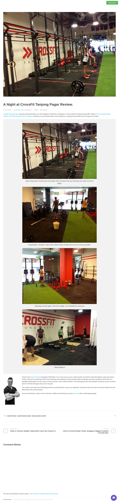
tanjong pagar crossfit (39, 415)
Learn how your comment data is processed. (43, 494)
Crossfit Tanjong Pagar (10, 114)
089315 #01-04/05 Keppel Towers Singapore (18, 116)
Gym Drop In (43, 110)
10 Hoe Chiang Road (103, 114)
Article (36, 110)
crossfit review (11, 415)
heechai (18, 110)
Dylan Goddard (36, 377)
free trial (76, 393)
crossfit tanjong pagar (24, 415)
